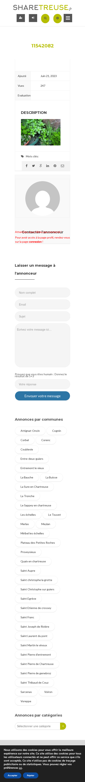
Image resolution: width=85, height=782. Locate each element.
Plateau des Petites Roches (38, 542)
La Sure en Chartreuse (34, 486)
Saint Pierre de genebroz (36, 673)
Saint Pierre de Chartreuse (37, 664)
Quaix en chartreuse (33, 561)
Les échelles (28, 514)
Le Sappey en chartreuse (36, 505)
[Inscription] (21, 18)
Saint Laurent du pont (34, 636)
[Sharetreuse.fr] (42, 7)
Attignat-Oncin (30, 430)
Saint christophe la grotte (36, 580)
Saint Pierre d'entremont (36, 654)
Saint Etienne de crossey (36, 608)
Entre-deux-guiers (32, 458)
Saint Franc (27, 617)
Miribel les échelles (32, 533)
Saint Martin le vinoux (34, 645)
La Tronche (27, 496)
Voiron (48, 692)
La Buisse (51, 477)
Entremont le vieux (32, 468)
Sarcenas (26, 692)
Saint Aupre (28, 570)
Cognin (56, 430)
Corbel (25, 440)
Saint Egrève (28, 598)
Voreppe (26, 701)
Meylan (45, 524)
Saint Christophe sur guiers (37, 589)
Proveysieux (28, 552)
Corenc (45, 440)
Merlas (25, 524)
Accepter (12, 775)
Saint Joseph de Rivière (35, 626)
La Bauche (27, 477)
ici (20, 768)
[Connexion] (33, 18)
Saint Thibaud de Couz (34, 682)
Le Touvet (54, 514)
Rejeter (30, 775)
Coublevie (27, 449)
